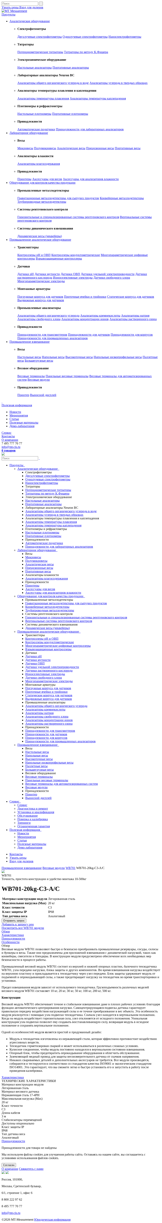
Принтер (23, 395)
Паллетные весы (36, 766)
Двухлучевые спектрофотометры (39, 36)
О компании (10, 439)
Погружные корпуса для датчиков (40, 296)
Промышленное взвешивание (29, 341)
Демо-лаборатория (21, 426)
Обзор (6, 931)
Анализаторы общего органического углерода (48, 315)
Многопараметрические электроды (41, 281)
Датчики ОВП (70, 274)
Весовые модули (38, 379)
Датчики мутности (47, 274)
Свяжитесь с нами (31, 1168)
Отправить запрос (14, 920)
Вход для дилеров (31, 7)
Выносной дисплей (43, 395)
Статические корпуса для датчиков (130, 296)
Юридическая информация (52, 1219)
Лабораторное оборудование (28, 133)
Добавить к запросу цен (18, 924)
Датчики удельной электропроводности (108, 274)
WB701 (70, 868)
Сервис (6, 432)
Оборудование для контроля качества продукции (42, 182)
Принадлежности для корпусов (132, 334)
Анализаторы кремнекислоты (100, 315)
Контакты (8, 436)
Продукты (8, 14)
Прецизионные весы (100, 148)
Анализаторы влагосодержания (38, 163)
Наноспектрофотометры (124, 36)
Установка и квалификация (35, 812)
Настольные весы (29, 357)
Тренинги (24, 822)
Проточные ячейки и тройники (85, 296)
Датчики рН (25, 274)
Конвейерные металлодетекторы (122, 198)
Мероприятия (18, 415)
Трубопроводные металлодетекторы (41, 201)
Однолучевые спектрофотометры (85, 36)
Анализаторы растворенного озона (133, 319)
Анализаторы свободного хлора (38, 319)
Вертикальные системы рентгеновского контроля (58, 621)
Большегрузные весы (39, 360)
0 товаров (9, 450)
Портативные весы (127, 148)
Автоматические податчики (36, 129)
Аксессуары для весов (47, 179)
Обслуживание (27, 815)
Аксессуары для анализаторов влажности (91, 179)
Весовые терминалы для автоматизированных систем (61, 783)
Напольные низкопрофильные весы (118, 357)
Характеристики (13, 935)
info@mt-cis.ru (11, 447)
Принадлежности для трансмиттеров (42, 334)
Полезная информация (17, 405)
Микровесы (25, 148)
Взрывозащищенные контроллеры (59, 258)
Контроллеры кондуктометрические (75, 255)
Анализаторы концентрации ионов (85, 319)
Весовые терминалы (31, 376)
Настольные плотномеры (34, 113)
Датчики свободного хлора (111, 277)
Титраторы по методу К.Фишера (86, 52)
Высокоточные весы (79, 357)
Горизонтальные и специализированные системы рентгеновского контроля (68, 217)
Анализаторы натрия (135, 315)
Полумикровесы (45, 148)
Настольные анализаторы (34, 67)
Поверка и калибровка (32, 819)
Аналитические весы (71, 148)
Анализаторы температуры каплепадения (98, 98)
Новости (15, 412)
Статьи (14, 419)
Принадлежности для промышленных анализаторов (52, 338)
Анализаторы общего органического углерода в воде (53, 83)
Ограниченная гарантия (33, 826)
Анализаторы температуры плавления (43, 98)
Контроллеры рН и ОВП (34, 255)
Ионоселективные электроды (73, 277)
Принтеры (24, 179)
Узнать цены (10, 7)
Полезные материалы (23, 422)
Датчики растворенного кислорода (49, 670)
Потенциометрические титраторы (40, 52)
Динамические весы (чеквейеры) (39, 236)
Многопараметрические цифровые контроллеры (58, 645)
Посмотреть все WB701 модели (23, 928)
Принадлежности (13, 938)
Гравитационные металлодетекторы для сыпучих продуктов (58, 198)
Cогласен (8, 1165)
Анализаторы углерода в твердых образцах (118, 83)
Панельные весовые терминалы (67, 376)
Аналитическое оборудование (29, 21)
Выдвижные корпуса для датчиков (40, 300)
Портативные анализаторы (71, 67)
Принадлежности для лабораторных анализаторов (90, 129)
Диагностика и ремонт (32, 808)
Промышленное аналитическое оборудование (40, 239)
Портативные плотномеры (70, 113)
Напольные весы (53, 357)
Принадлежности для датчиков (89, 334)
